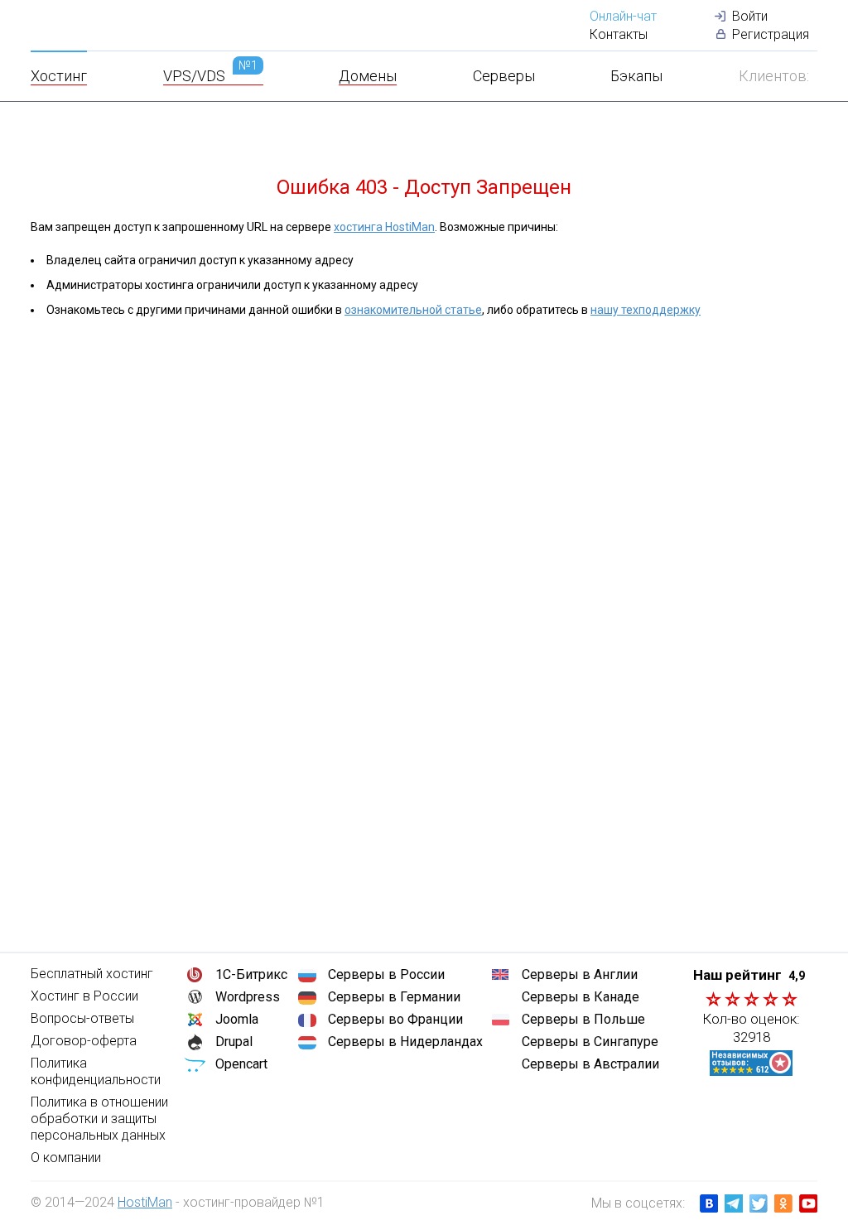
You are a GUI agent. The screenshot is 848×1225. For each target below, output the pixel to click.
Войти (750, 16)
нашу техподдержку (645, 309)
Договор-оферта (84, 1041)
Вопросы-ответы (82, 1018)
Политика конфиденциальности (96, 1071)
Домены (368, 75)
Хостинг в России (84, 996)
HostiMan (145, 1202)
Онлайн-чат (623, 16)
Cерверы (504, 75)
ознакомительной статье (413, 309)
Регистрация (770, 34)
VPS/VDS (210, 75)
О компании (66, 1157)
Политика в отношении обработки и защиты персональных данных (99, 1118)
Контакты (619, 34)
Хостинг (59, 75)
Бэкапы (636, 75)
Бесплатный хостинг (92, 973)
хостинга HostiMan (384, 227)
